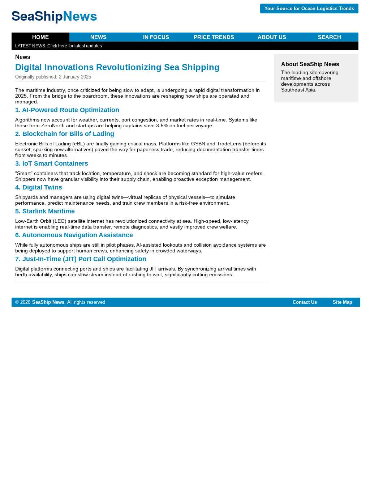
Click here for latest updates (74, 45)
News (98, 37)
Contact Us (305, 302)
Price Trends (214, 37)
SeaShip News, (49, 302)
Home (40, 37)
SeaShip (54, 15)
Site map (342, 302)
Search (329, 37)
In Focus (156, 37)
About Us (272, 37)
